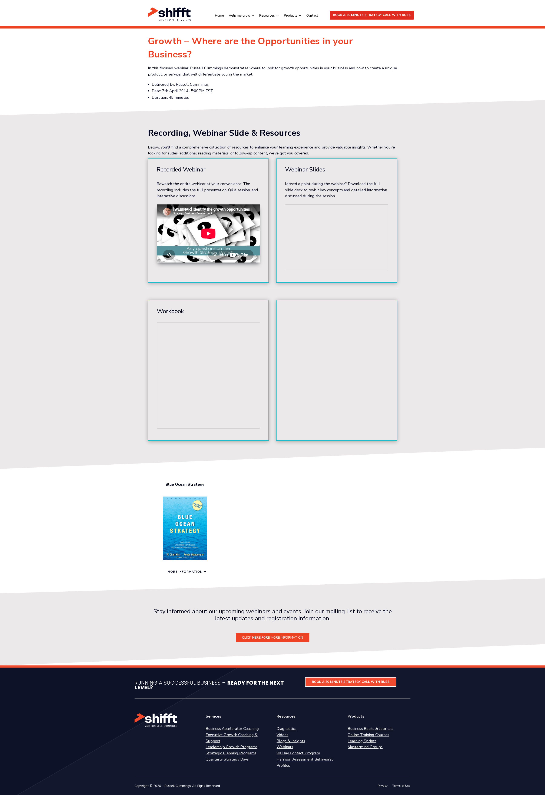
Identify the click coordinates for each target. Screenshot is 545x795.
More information (185, 572)
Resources (267, 16)
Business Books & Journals (370, 728)
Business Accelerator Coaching (232, 728)
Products (290, 16)
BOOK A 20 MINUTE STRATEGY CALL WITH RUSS (372, 15)
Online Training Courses (368, 734)
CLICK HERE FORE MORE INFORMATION (272, 637)
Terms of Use (401, 786)
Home (219, 16)
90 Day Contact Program (298, 753)
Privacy (382, 786)
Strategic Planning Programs (231, 753)
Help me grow (239, 16)
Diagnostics (286, 728)
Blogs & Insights (291, 741)
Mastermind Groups (365, 746)
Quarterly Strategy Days (227, 759)
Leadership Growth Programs (231, 746)
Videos (282, 734)
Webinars (285, 746)
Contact (312, 16)
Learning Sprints (362, 741)
